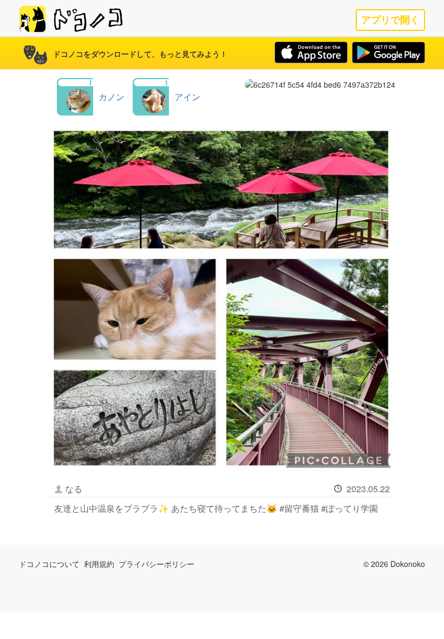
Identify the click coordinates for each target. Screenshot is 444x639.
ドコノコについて (49, 563)
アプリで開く (390, 20)
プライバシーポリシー (156, 563)
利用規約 (99, 563)
